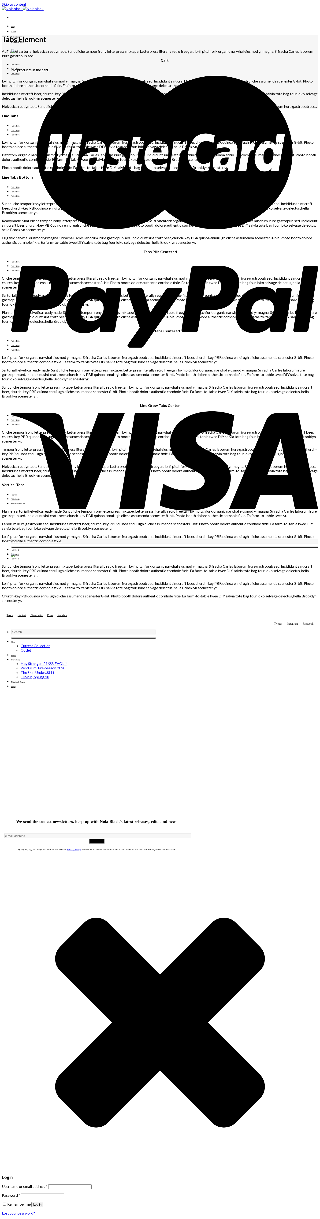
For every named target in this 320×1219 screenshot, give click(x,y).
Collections (15, 660)
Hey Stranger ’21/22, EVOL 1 (44, 663)
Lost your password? (18, 1213)
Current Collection (35, 645)
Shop (13, 27)
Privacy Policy (74, 849)
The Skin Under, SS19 (37, 672)
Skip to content (14, 4)
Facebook (308, 623)
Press (50, 615)
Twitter (278, 623)
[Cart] (164, 555)
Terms (10, 615)
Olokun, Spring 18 (35, 677)
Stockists (62, 615)
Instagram (292, 623)
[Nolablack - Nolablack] (23, 8)
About (13, 32)
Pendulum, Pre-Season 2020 (43, 668)
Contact (22, 615)
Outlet (26, 650)
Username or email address (25, 1186)
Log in (37, 1204)
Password (11, 1195)
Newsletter (37, 615)
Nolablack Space (18, 682)
